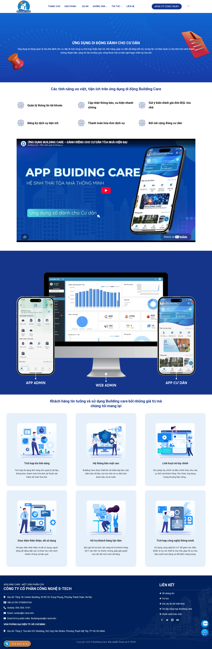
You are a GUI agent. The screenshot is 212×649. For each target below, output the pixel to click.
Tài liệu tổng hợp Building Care (176, 609)
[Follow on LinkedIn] (172, 620)
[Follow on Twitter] (167, 620)
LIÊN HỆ (130, 6)
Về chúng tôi (168, 593)
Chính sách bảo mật (172, 614)
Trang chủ (54, 6)
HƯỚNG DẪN (99, 6)
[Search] (188, 6)
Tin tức (165, 598)
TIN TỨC (115, 6)
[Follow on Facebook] (162, 620)
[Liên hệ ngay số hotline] (7, 644)
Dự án (85, 6)
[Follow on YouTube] (177, 620)
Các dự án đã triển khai (173, 603)
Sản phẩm (70, 6)
